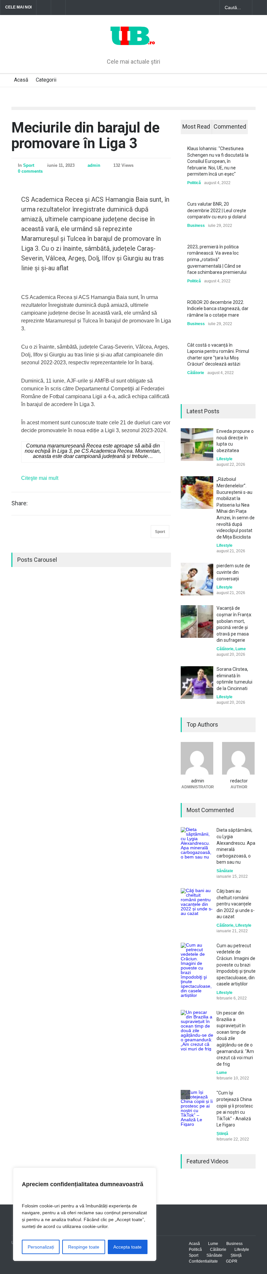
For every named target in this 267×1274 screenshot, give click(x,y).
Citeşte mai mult (39, 478)
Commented (230, 126)
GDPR (231, 1261)
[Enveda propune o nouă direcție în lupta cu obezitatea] (197, 444)
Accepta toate (127, 1247)
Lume (240, 649)
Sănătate (225, 871)
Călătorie (195, 372)
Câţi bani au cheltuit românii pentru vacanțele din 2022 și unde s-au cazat (236, 904)
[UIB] (133, 42)
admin (94, 165)
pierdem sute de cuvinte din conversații (233, 572)
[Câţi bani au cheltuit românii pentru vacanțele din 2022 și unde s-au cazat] (197, 904)
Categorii (46, 80)
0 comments (30, 171)
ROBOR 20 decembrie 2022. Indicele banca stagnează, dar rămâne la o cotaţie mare (217, 309)
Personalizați (41, 1247)
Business (196, 225)
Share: (19, 503)
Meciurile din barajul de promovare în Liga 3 (85, 135)
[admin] (197, 758)
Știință (222, 1133)
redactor (239, 780)
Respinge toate (83, 1247)
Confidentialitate (203, 1261)
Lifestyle (224, 459)
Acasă (21, 80)
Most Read (196, 126)
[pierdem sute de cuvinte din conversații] (197, 579)
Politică (194, 183)
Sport (28, 165)
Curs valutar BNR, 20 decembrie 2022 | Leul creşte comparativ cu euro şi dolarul (216, 210)
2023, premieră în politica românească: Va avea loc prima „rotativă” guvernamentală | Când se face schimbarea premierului (216, 259)
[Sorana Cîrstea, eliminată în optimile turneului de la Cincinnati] (197, 682)
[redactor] (239, 758)
